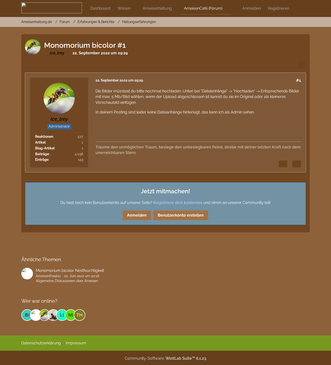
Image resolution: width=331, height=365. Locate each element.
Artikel (40, 142)
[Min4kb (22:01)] (71, 315)
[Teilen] (301, 64)
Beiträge (42, 154)
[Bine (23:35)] (27, 315)
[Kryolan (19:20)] (53, 315)
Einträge (41, 160)
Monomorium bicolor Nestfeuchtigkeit (70, 270)
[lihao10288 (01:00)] (62, 315)
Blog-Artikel (45, 148)
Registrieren (278, 8)
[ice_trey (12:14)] (44, 315)
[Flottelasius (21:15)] (36, 315)
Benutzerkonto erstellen (181, 215)
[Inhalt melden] (283, 164)
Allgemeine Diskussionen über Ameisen (67, 281)
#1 (298, 80)
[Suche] (301, 8)
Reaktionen (44, 136)
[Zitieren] (296, 164)
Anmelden (251, 8)
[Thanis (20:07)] (79, 315)
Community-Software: (165, 358)
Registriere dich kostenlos (177, 202)
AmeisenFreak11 (48, 276)
